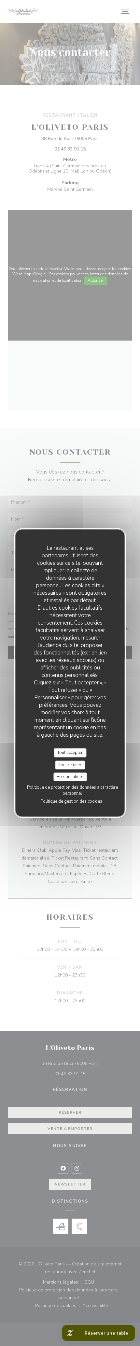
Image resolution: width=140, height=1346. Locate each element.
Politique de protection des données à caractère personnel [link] (72, 790)
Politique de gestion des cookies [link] (71, 801)
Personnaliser (70, 777)
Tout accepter (70, 753)
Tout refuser (70, 765)
